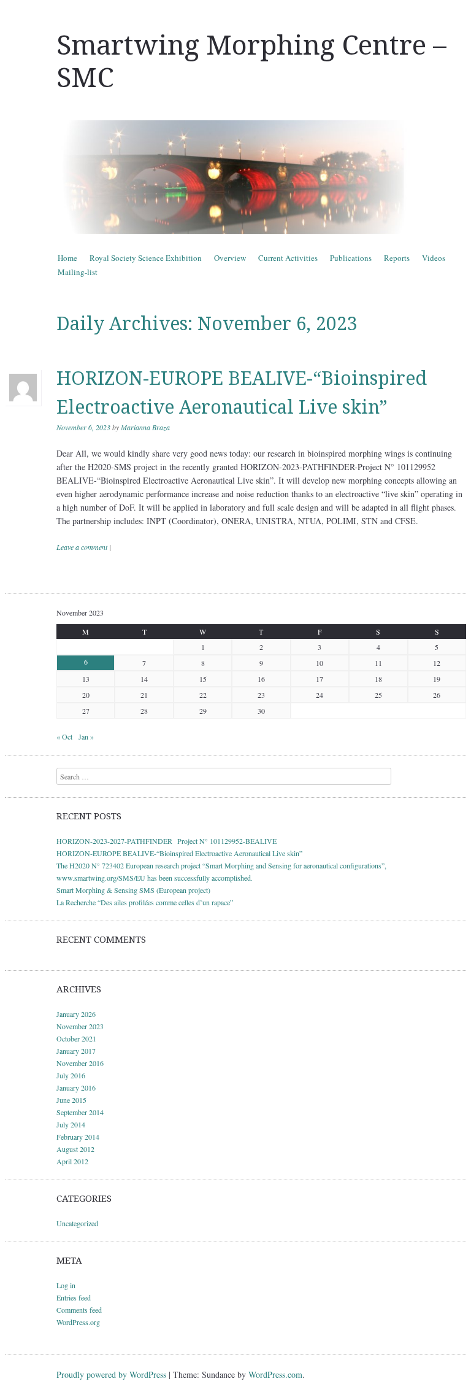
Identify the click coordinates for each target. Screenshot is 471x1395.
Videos (433, 257)
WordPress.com (275, 1374)
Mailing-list (78, 271)
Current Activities (288, 257)
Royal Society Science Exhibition (146, 257)
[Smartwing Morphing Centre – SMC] (235, 177)
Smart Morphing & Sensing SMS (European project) (133, 890)
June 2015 (71, 1100)
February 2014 (77, 1137)
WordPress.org (78, 1322)
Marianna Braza (145, 427)
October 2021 (76, 1038)
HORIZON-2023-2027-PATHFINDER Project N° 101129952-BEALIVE (166, 841)
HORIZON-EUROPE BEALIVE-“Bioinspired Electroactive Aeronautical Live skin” (179, 853)
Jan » (86, 736)
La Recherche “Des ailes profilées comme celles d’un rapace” (144, 902)
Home (67, 257)
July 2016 (70, 1075)
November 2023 (80, 1026)
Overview (230, 257)
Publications (351, 257)
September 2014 (80, 1112)
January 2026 (76, 1014)
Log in (65, 1285)
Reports (397, 257)
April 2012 (72, 1161)
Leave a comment (81, 547)
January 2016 (76, 1087)
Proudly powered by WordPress (111, 1374)
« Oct (64, 736)
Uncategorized (77, 1223)
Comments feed (79, 1310)
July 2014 (70, 1124)
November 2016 (80, 1063)
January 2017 (76, 1051)
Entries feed (73, 1297)
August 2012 (75, 1149)
